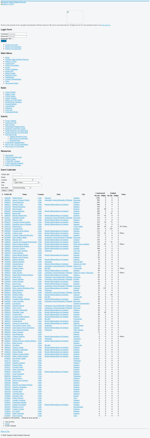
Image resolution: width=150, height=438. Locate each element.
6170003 (7, 336)
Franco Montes (17, 352)
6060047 (7, 222)
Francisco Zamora (18, 319)
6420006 (7, 301)
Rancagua (76, 200)
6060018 (7, 290)
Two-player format (11, 83)
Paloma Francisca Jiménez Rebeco (24, 341)
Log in (4, 41)
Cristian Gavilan (18, 409)
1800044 (7, 350)
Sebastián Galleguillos (20, 350)
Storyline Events (11, 134)
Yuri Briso (16, 345)
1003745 (7, 277)
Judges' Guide (10, 94)
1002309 (7, 235)
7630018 (7, 411)
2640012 (7, 204)
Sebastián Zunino (18, 218)
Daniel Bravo (17, 226)
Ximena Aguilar (17, 347)
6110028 (7, 369)
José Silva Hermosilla (19, 310)
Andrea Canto (17, 233)
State (3, 182)
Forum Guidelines (11, 69)
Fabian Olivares (17, 398)
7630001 (7, 303)
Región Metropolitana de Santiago (56, 204)
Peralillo (76, 279)
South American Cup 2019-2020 (16, 133)
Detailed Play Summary (13, 102)
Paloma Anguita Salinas (20, 354)
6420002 (7, 306)
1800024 (7, 248)
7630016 (7, 389)
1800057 (7, 321)
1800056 (7, 215)
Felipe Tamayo (17, 266)
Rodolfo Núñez (17, 295)
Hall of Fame (9, 125)
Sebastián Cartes (18, 312)
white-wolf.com (105, 25)
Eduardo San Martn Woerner (22, 385)
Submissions (9, 77)
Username (4, 34)
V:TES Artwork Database (14, 163)
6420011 (7, 218)
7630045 (7, 262)
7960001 (7, 251)
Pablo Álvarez (17, 273)
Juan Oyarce (16, 284)
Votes (7, 81)
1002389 (7, 380)
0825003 (7, 339)
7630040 (7, 264)
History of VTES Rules (13, 100)
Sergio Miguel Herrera (20, 255)
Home (7, 57)
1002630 (7, 229)
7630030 (7, 363)
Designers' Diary (11, 75)
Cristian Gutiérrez (18, 336)
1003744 (7, 378)
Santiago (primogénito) (81, 303)
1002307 (7, 407)
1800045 (7, 352)
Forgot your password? (13, 49)
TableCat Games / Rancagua (83, 273)
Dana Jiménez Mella (19, 237)
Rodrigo (15, 383)
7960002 (7, 325)
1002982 (7, 233)
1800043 (7, 244)
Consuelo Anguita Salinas (21, 222)
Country (4, 180)
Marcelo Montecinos (19, 215)
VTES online (78, 226)
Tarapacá (48, 198)
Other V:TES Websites (13, 165)
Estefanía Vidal (17, 389)
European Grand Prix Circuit (15, 129)
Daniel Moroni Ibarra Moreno (22, 275)
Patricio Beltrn (17, 365)
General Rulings (11, 104)
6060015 (7, 292)
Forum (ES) (9, 71)
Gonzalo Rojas (17, 229)
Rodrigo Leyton (17, 407)
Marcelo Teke (17, 240)
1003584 (7, 220)
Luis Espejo (16, 303)
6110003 (7, 416)
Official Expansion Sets (13, 157)
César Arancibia (17, 301)
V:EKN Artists (10, 159)
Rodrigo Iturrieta (18, 259)
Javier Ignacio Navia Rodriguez (23, 328)
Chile (40, 198)
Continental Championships (14, 142)
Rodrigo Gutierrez (18, 363)
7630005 (7, 396)
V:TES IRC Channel (12, 161)
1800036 (7, 242)
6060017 (7, 268)
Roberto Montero (18, 262)
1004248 (7, 383)
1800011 (7, 255)
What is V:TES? (11, 61)
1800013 (7, 297)
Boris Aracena (17, 343)
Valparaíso (48, 251)
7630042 (7, 240)
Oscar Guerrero (17, 253)
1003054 (7, 385)
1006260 (7, 394)
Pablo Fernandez (18, 413)
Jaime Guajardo (17, 332)
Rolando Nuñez (17, 268)
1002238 (7, 207)
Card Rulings (9, 106)
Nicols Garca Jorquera (20, 380)
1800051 (7, 341)
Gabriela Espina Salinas (20, 231)
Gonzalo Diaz (17, 391)
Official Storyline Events (18, 136)
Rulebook (8, 108)
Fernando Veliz (17, 396)
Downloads (9, 155)
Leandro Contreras (18, 400)
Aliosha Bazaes (17, 264)
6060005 (7, 211)
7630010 (7, 413)
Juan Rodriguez (17, 334)
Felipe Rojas (16, 277)
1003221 (7, 284)
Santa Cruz (77, 266)
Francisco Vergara (18, 248)
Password (4, 36)
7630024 (7, 402)
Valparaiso (77, 361)
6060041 (7, 275)
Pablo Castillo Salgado (20, 356)
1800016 (7, 273)
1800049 (7, 328)
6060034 (7, 299)
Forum (7, 67)
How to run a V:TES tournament (16, 144)
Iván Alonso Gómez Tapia (21, 325)
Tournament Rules (11, 112)
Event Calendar (10, 121)
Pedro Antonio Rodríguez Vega (23, 288)
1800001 (7, 200)
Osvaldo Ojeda (17, 367)
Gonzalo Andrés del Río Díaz (22, 235)
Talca (75, 398)
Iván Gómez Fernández (20, 330)
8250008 (7, 354)
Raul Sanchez (17, 209)
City (2, 185)
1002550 (7, 387)
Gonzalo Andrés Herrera (20, 317)
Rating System (10, 73)
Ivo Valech (16, 411)
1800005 (7, 246)
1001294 (7, 391)
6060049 (7, 231)
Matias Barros (17, 292)
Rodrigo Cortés (17, 204)
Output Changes (11, 98)
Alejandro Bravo (18, 394)
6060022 (7, 213)
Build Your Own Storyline (19, 138)
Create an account (11, 45)
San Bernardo (78, 407)
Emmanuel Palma (18, 286)
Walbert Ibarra (17, 198)
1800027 (7, 270)
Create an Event (10, 123)
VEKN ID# (5, 174)
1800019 (7, 319)
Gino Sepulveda (18, 202)
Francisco (15, 361)
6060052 (7, 323)
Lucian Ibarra (17, 270)
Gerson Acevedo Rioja (20, 323)
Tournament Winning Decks (15, 127)
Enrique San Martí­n (19, 405)
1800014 (7, 345)
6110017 (7, 400)
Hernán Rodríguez (18, 207)
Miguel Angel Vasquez (20, 257)
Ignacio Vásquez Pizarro (20, 200)
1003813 (7, 314)
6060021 (7, 330)
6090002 (7, 365)
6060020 (7, 376)
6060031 (7, 310)
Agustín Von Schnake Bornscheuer (24, 242)
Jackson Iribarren (18, 211)
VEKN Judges (10, 96)
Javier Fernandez (18, 374)
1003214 (7, 226)
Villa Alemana (78, 325)
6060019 (7, 202)
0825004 (7, 295)
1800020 (7, 224)
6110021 (7, 374)
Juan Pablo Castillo (19, 358)
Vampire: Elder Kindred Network (16, 59)
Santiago (76, 198)
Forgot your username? (13, 47)
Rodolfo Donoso (18, 306)
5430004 (7, 398)
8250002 (7, 266)
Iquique (76, 396)
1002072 (7, 405)
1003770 (7, 361)
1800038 (7, 288)
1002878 (7, 253)
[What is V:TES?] (7, 4)
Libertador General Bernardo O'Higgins (58, 200)
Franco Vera (16, 339)
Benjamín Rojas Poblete (20, 246)
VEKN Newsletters (12, 65)
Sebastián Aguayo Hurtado (21, 224)
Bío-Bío (47, 268)
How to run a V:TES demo (14, 146)
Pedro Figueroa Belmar (20, 244)
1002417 (7, 367)
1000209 (7, 198)
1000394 (7, 281)
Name (3, 177)
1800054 (7, 312)
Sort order (4, 188)
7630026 (7, 358)
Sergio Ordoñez (17, 281)
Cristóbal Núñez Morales (21, 299)
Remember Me (6, 39)
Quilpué (76, 290)
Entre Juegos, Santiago (81, 244)
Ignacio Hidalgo (18, 279)
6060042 (7, 347)
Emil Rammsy (17, 378)
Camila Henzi (17, 321)
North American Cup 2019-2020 (16, 131)
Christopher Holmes (19, 402)
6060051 (7, 279)
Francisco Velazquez (19, 387)
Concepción (77, 268)
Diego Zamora (17, 297)
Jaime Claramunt (18, 369)
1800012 (7, 317)
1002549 (7, 209)
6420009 (7, 237)
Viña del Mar (78, 262)
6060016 (7, 334)
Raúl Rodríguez (17, 290)
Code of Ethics (10, 92)
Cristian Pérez (17, 314)
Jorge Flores (16, 372)
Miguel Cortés (17, 220)
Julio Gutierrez (17, 416)
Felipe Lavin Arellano (20, 251)
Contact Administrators (13, 79)
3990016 (7, 372)
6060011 (7, 257)
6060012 (7, 259)
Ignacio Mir (16, 213)
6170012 (7, 343)
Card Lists (8, 110)
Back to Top (5, 431)
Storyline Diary (15, 140)
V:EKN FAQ (10, 63)
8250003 (7, 356)
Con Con (76, 251)
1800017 (7, 286)
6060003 (7, 332)
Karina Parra (16, 376)
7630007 (7, 409)
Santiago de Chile (79, 264)
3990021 (7, 308)
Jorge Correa (16, 308)
